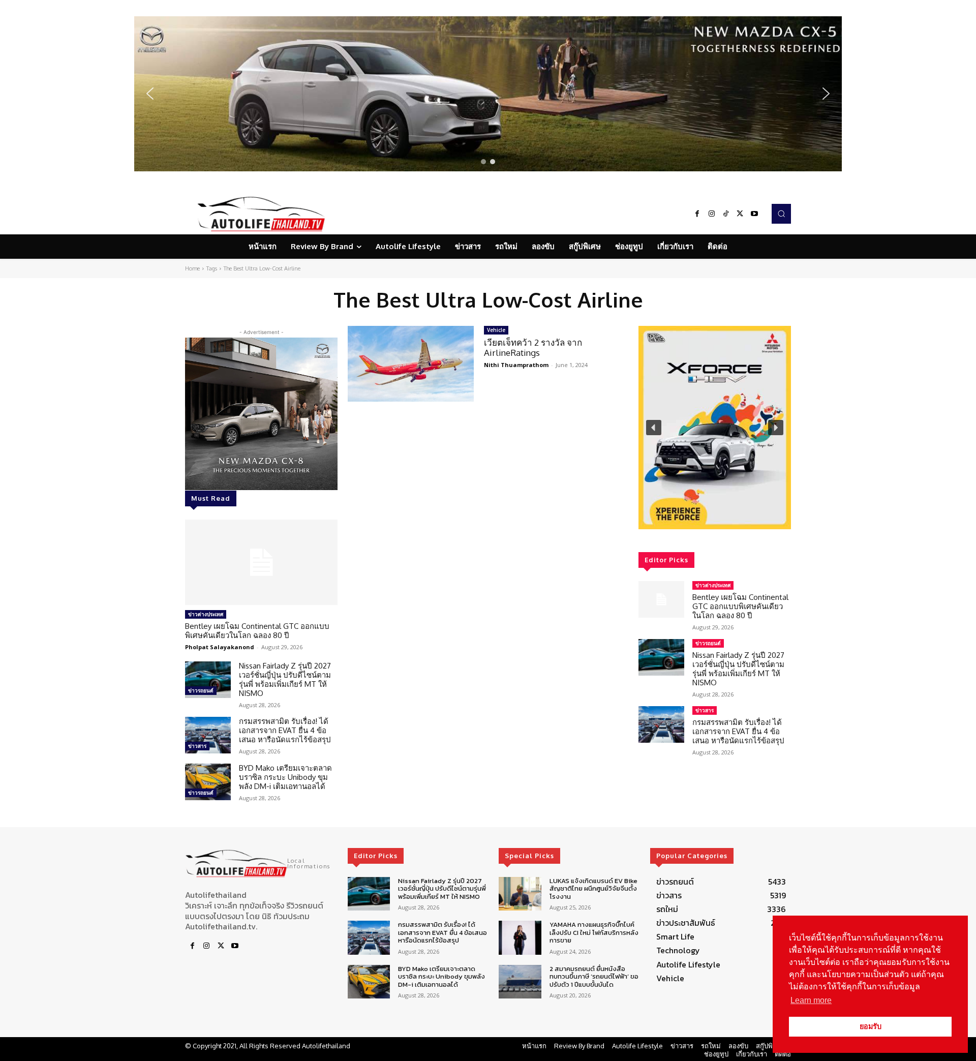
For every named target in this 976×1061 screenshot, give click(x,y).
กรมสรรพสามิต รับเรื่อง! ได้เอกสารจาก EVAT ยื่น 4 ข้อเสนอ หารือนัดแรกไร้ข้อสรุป (285, 730)
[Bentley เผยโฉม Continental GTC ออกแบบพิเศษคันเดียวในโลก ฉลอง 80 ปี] (261, 562)
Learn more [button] (811, 1000)
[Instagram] (712, 214)
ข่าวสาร (197, 745)
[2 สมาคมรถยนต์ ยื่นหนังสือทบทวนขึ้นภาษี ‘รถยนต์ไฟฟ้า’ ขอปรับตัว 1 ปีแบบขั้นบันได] (520, 982)
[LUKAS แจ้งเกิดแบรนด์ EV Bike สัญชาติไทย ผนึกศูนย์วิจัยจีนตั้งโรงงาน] (520, 894)
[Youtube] (754, 214)
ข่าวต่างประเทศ (205, 614)
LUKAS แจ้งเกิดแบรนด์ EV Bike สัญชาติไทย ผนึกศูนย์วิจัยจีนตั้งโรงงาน (593, 888)
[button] (488, 93)
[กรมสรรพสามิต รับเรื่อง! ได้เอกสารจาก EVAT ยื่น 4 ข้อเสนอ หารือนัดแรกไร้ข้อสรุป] (208, 735)
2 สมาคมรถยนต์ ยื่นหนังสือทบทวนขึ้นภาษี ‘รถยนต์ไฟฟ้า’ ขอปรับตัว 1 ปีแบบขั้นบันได (594, 976)
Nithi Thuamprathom (516, 365)
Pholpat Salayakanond (219, 647)
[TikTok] (726, 214)
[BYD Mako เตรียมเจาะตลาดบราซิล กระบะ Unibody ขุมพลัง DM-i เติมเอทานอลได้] (208, 782)
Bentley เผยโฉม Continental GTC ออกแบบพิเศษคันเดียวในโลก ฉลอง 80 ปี (257, 630)
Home (192, 268)
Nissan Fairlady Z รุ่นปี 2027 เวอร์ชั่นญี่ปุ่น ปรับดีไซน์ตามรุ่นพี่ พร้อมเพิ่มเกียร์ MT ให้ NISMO (285, 679)
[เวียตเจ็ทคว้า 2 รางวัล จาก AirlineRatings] (411, 364)
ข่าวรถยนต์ (201, 690)
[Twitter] (740, 214)
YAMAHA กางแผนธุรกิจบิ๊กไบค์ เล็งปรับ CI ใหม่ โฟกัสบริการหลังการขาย (594, 932)
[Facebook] (697, 214)
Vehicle (496, 330)
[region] (488, 93)
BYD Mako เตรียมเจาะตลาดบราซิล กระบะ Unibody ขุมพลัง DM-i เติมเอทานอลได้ (285, 777)
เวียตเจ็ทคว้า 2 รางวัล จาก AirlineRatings (533, 347)
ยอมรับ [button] (870, 1026)
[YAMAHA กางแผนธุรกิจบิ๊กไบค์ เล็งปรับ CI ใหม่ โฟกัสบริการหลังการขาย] (520, 938)
